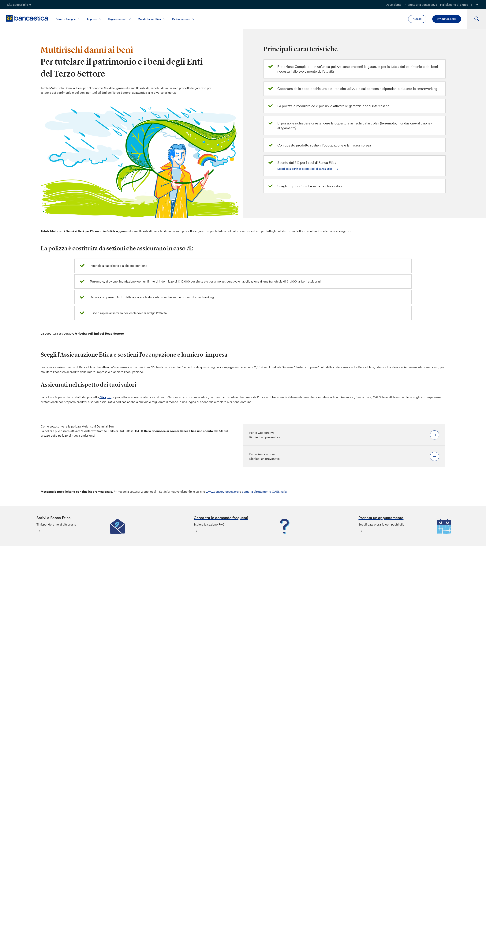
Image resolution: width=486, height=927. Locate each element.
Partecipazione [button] (181, 19)
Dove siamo (394, 4)
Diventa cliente (446, 18)
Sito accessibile (17, 4)
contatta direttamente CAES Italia (264, 491)
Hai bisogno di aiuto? (454, 4)
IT (472, 4)
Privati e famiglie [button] (65, 19)
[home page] (27, 18)
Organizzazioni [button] (117, 19)
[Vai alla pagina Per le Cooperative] (434, 434)
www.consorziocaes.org (222, 491)
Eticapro (105, 397)
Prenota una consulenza (421, 4)
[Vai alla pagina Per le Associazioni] (434, 456)
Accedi (417, 18)
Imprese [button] (92, 19)
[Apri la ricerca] (476, 19)
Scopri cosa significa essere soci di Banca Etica (304, 168)
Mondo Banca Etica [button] (149, 19)
